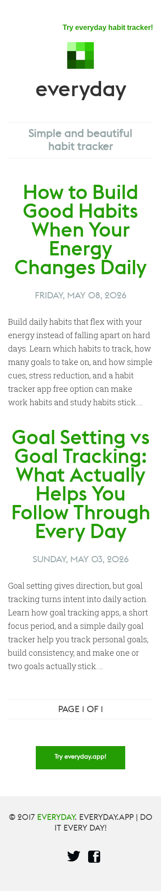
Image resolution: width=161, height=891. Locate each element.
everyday (80, 97)
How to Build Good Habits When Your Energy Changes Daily (80, 237)
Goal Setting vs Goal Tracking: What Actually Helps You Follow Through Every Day (80, 492)
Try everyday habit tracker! (108, 27)
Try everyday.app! (80, 759)
